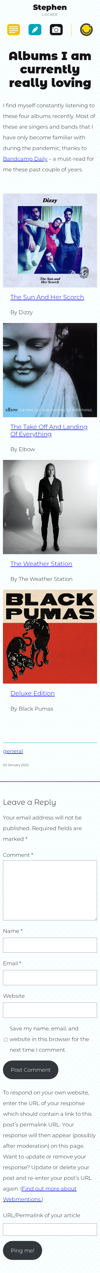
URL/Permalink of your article (41, 1215)
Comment (18, 855)
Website (14, 996)
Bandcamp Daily (25, 159)
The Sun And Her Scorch (47, 297)
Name (13, 931)
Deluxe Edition (32, 693)
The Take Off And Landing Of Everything (49, 430)
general (13, 751)
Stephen (50, 7)
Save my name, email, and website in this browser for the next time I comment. (49, 1039)
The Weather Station (41, 563)
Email (12, 963)
